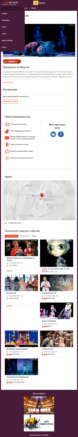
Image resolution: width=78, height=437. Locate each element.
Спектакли (24, 8)
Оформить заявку (10, 101)
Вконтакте (53, 134)
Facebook (61, 134)
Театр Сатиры (13, 265)
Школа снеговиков (49, 321)
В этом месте (24, 236)
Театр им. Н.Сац (14, 298)
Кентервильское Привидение (18, 377)
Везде (34, 236)
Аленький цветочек (49, 293)
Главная (5, 8)
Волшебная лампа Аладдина (17, 349)
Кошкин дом (11, 293)
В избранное (9, 20)
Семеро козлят (47, 349)
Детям (14, 8)
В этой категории (11, 236)
